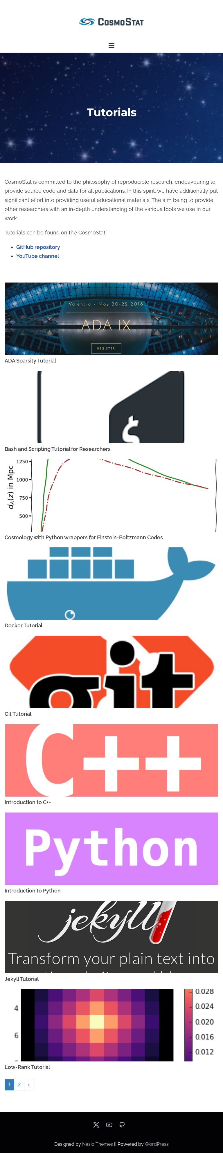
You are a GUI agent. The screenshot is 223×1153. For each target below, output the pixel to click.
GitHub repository (38, 247)
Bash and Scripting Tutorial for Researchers (58, 449)
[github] (122, 1127)
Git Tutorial (18, 714)
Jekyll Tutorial (22, 979)
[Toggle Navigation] (111, 45)
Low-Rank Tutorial (27, 1067)
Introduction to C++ (28, 802)
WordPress (157, 1144)
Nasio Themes (98, 1144)
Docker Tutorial (23, 625)
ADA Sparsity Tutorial (30, 361)
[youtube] (109, 1127)
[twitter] (96, 1127)
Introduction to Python (33, 891)
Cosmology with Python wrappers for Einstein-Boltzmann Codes (84, 537)
